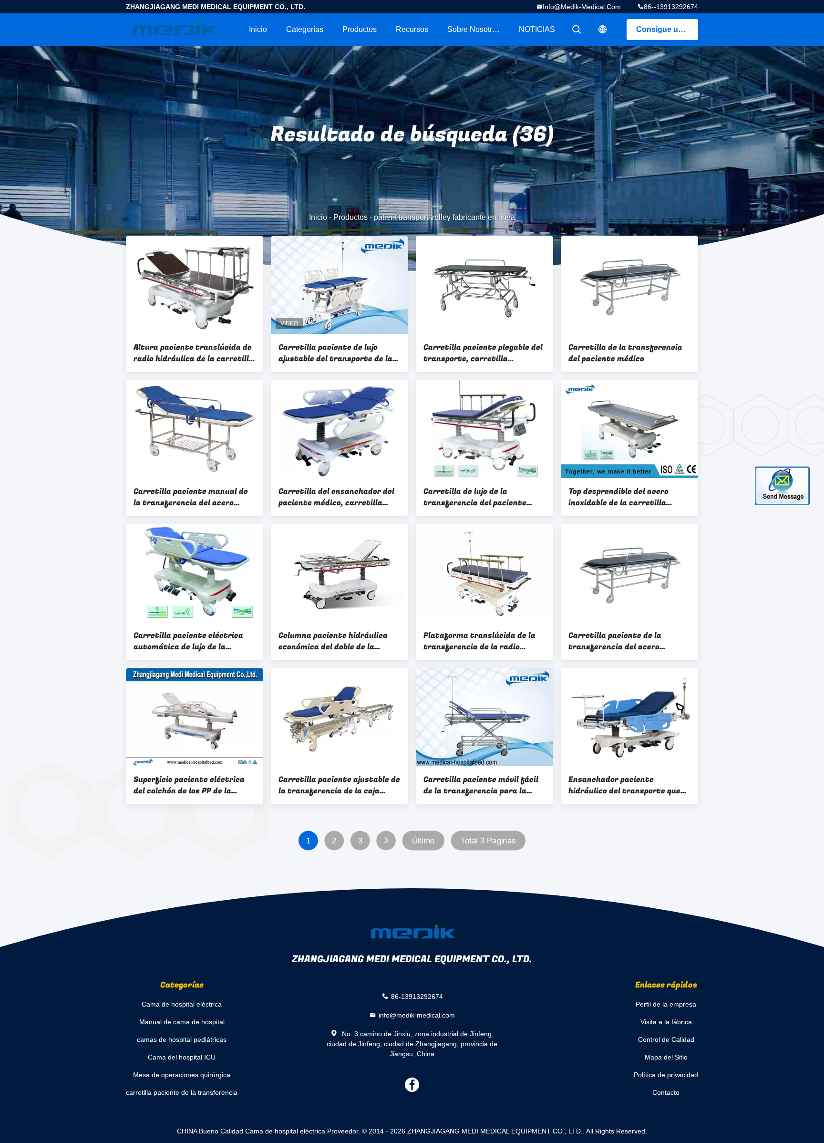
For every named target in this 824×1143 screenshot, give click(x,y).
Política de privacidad (666, 1075)
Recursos (412, 29)
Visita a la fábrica (666, 1022)
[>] (386, 841)
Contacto (666, 1092)
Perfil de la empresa (666, 1004)
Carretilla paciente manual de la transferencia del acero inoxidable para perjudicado (191, 497)
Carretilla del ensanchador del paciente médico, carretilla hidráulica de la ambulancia (336, 497)
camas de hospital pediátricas (182, 1039)
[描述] (602, 29)
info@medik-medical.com (582, 6)
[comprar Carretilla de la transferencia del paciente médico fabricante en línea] (629, 285)
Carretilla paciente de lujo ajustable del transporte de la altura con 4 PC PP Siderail (335, 353)
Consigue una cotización (667, 29)
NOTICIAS (537, 29)
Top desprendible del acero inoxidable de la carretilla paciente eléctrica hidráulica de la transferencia (629, 497)
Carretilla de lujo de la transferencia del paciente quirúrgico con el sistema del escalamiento (478, 497)
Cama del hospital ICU (182, 1057)
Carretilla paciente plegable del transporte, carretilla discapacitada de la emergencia (484, 353)
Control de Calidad (666, 1039)
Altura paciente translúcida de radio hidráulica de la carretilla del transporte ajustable (194, 353)
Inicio (258, 29)
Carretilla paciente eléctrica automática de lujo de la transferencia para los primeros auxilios (188, 641)
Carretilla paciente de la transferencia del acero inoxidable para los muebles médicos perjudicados (620, 641)
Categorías (304, 29)
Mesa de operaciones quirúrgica (181, 1075)
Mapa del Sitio (666, 1057)
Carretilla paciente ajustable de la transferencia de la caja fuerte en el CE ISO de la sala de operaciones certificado (339, 785)
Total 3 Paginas (488, 840)
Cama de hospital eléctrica (182, 1004)
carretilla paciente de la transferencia (181, 1092)
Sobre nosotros (473, 29)
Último (423, 840)
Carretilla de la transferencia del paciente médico (625, 353)
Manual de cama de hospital (182, 1022)
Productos (359, 29)
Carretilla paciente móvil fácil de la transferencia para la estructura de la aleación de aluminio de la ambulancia (480, 785)
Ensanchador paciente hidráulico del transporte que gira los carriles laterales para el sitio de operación (626, 785)
